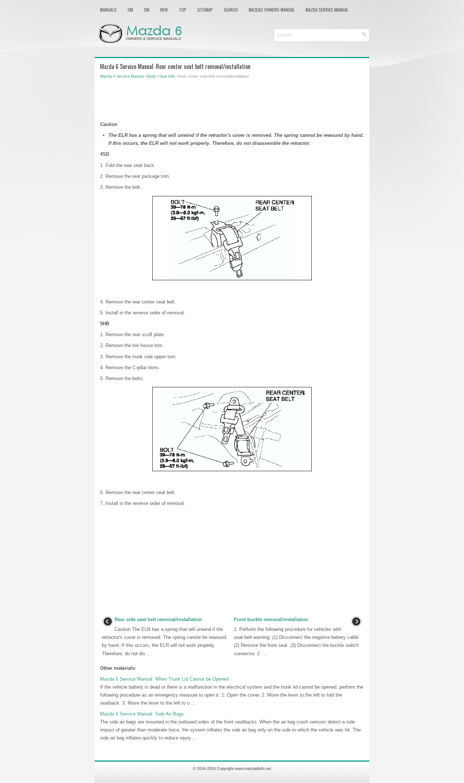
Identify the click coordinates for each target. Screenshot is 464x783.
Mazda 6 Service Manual (122, 76)
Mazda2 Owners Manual (272, 10)
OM (130, 10)
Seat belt (166, 76)
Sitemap (205, 10)
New (164, 10)
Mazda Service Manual (327, 10)
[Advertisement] (232, 98)
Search (231, 10)
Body (151, 76)
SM (146, 10)
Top (182, 10)
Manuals (108, 10)
